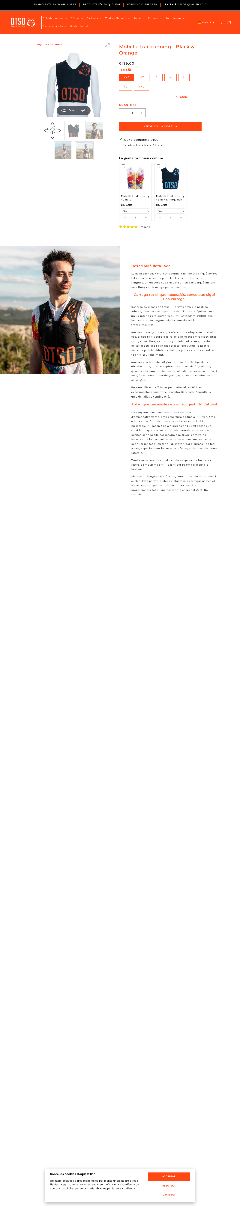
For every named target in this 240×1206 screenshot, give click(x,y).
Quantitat (127, 105)
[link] (135, 178)
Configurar (169, 1194)
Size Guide (181, 97)
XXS (126, 77)
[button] (54, 18)
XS (143, 77)
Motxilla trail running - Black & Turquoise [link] (170, 197)
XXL (141, 86)
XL (125, 86)
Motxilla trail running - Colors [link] (135, 197)
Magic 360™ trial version (49, 44)
